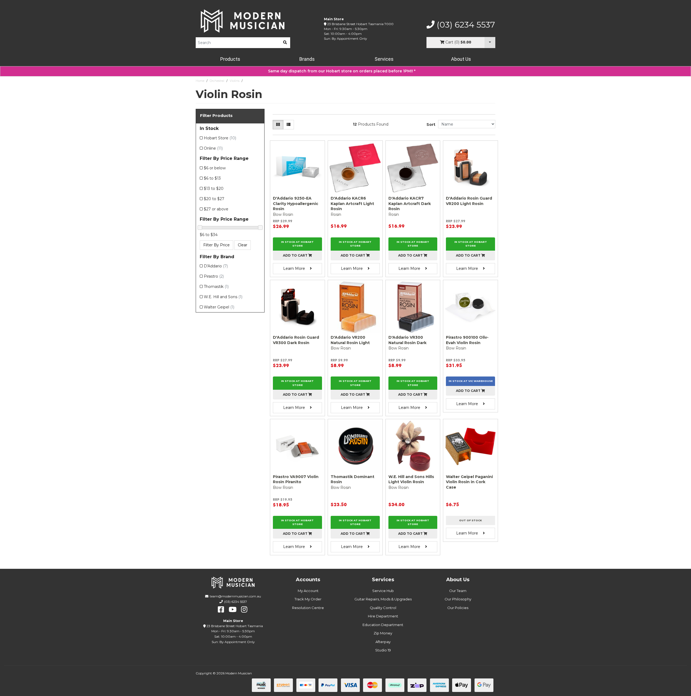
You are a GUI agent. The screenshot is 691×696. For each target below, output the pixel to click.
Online (213, 148)
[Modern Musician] (243, 21)
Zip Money (383, 633)
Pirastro (214, 276)
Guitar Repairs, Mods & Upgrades (383, 599)
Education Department (383, 625)
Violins (234, 81)
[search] (285, 42)
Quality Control (383, 608)
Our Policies (457, 608)
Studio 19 (383, 650)
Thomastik (216, 286)
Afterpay (383, 642)
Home (200, 81)
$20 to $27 (214, 198)
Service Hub (383, 591)
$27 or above (216, 209)
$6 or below (215, 168)
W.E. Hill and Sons (223, 296)
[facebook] (221, 609)
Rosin (249, 81)
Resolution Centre (308, 608)
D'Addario (216, 266)
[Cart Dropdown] (490, 42)
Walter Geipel (219, 307)
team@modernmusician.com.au (235, 596)
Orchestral (217, 81)
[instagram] (244, 609)
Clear (242, 245)
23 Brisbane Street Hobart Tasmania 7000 (360, 24)
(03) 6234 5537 (465, 24)
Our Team (457, 591)
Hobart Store (220, 138)
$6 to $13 (212, 178)
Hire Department (383, 616)
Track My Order (307, 599)
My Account (308, 591)
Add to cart (295, 255)
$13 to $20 (213, 188)
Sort (430, 124)
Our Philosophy (458, 599)
